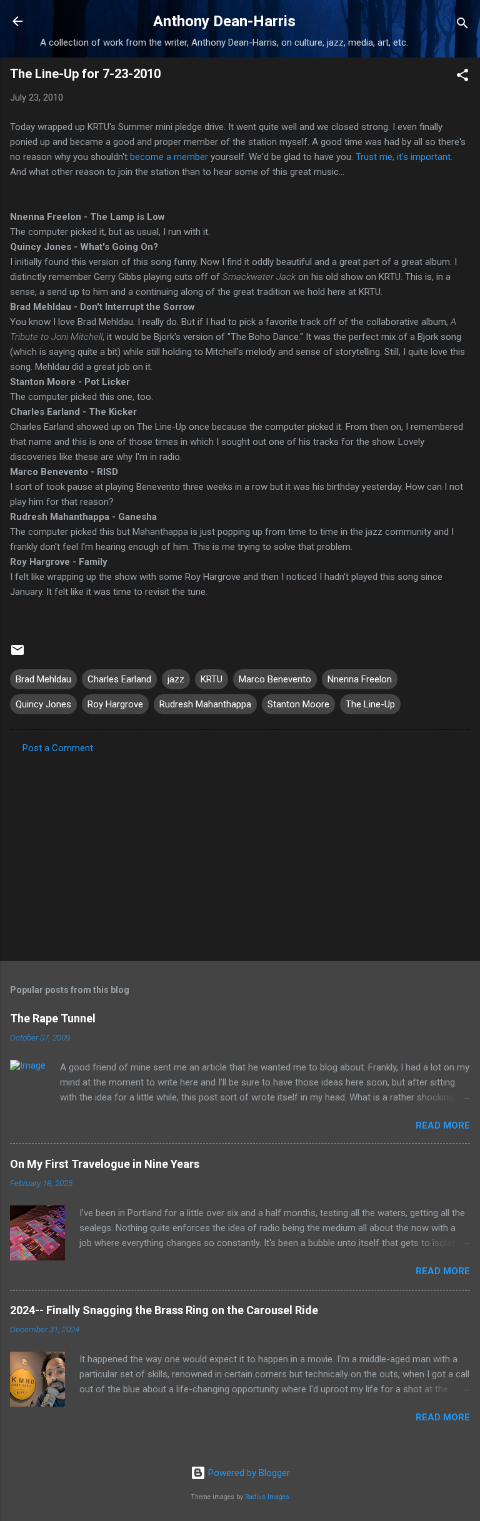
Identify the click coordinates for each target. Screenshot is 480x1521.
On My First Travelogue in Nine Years (104, 1163)
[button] (462, 77)
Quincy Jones (43, 704)
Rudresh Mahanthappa (205, 704)
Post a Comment (57, 748)
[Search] (462, 25)
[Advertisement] (240, 853)
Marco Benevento (275, 679)
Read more (443, 1125)
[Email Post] (17, 654)
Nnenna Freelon (360, 679)
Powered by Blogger (248, 1473)
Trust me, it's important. (404, 156)
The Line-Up (370, 704)
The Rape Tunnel (53, 1018)
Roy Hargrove (115, 704)
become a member (169, 156)
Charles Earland (119, 679)
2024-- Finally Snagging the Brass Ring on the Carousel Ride (164, 1310)
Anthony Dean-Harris (224, 21)
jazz (176, 679)
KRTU (211, 679)
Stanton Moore (298, 704)
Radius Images (267, 1497)
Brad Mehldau (43, 679)
